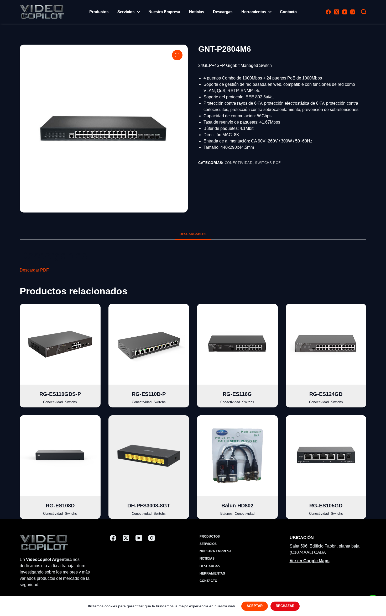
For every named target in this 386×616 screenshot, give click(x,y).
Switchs (71, 402)
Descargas (222, 11)
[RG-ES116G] (237, 344)
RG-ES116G (237, 394)
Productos (98, 11)
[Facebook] (328, 11)
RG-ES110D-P (149, 394)
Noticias (196, 11)
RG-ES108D (60, 505)
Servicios (125, 11)
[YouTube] (344, 11)
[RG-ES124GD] (326, 344)
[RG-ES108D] (60, 455)
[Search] (363, 11)
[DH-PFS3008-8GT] (148, 455)
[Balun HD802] (237, 455)
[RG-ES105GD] (326, 455)
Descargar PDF (34, 270)
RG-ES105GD (325, 505)
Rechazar (285, 606)
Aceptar (255, 606)
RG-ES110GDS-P (60, 394)
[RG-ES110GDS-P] (60, 344)
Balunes (226, 514)
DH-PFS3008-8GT (148, 505)
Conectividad (239, 163)
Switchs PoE (268, 163)
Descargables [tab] (193, 234)
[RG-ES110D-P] (148, 344)
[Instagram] (352, 11)
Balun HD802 (237, 505)
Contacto (288, 11)
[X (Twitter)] (336, 11)
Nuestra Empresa (164, 11)
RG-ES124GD (325, 394)
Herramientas (253, 11)
